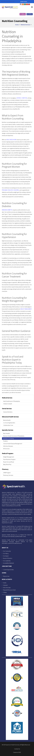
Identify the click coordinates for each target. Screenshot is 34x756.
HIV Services (6, 448)
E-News (5, 592)
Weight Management (8, 457)
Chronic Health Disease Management (12, 443)
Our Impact (5, 556)
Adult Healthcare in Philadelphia (11, 401)
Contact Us (17, 749)
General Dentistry (7, 412)
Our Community (7, 551)
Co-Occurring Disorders (9, 423)
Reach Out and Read (8, 462)
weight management (26, 309)
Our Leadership (7, 560)
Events (4, 583)
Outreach (5, 585)
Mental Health (7, 420)
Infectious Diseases (8, 446)
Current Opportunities (8, 569)
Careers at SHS (17, 752)
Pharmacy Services (8, 475)
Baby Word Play (7, 464)
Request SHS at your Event (9, 590)
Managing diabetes (7, 210)
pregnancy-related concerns (10, 190)
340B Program (7, 472)
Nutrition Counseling (8, 438)
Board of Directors (7, 558)
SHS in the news (7, 587)
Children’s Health (7, 404)
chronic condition (21, 98)
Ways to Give (6, 576)
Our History (6, 553)
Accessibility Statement (8, 563)
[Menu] (32, 7)
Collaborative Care (8, 425)
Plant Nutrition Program (9, 459)
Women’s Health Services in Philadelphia (13, 436)
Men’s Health (6, 433)
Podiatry (5, 441)
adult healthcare (11, 139)
